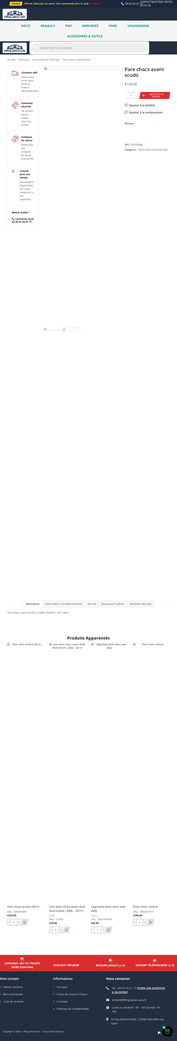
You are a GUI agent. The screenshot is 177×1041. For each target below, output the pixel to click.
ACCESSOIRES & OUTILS (85, 36)
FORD (113, 26)
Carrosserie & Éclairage (45, 59)
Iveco (94, 915)
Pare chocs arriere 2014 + (23, 907)
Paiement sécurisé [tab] (140, 604)
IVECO (25, 26)
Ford (51, 915)
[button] (15, 4)
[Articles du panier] (33, 14)
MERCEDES (90, 26)
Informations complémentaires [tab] (63, 604)
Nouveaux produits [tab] (112, 604)
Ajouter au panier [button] (40, 887)
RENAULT (48, 26)
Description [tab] (33, 604)
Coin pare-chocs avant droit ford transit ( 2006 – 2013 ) (67, 909)
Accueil (11, 59)
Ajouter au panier (156, 95)
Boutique (24, 59)
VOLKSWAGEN (138, 26)
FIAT (68, 26)
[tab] (32, 603)
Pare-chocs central (145, 907)
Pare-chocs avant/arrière (77, 59)
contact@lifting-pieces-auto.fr (156, 3)
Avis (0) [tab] (91, 604)
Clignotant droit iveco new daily (108, 909)
